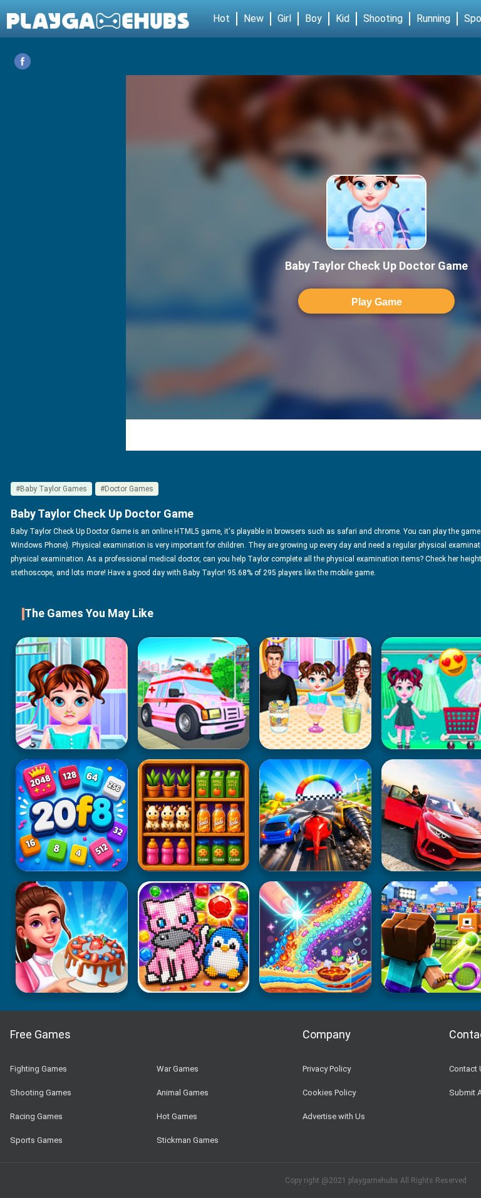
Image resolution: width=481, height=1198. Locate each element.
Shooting (383, 18)
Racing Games (36, 1116)
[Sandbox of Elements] (315, 937)
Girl (284, 18)
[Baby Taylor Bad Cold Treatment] (72, 693)
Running (433, 18)
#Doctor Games (126, 488)
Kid (342, 18)
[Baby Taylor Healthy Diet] (315, 693)
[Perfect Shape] (315, 815)
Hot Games (177, 1116)
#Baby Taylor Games (51, 488)
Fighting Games (38, 1068)
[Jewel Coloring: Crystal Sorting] (194, 937)
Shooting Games (40, 1092)
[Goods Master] (194, 815)
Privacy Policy (327, 1068)
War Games (178, 1068)
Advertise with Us (334, 1116)
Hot (221, 18)
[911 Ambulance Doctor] (194, 693)
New (254, 18)
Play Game (376, 302)
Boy (313, 18)
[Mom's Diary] (72, 937)
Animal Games (183, 1092)
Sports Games (36, 1140)
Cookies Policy (329, 1092)
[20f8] (72, 815)
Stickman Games (188, 1140)
